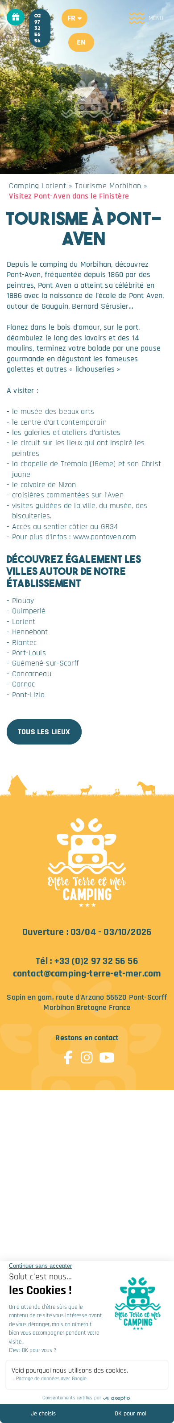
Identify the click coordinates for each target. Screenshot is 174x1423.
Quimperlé (29, 611)
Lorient (23, 621)
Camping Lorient (37, 186)
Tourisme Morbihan (108, 186)
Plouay (23, 601)
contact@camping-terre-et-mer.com (87, 974)
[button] (74, 18)
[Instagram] (87, 1054)
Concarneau (31, 674)
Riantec (24, 642)
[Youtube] (105, 1054)
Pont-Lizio (28, 695)
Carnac (23, 684)
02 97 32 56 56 (37, 28)
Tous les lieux (44, 732)
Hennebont (30, 632)
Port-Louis (29, 653)
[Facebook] (68, 1054)
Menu (156, 18)
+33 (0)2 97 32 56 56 (96, 961)
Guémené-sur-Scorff (45, 663)
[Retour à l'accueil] (87, 864)
